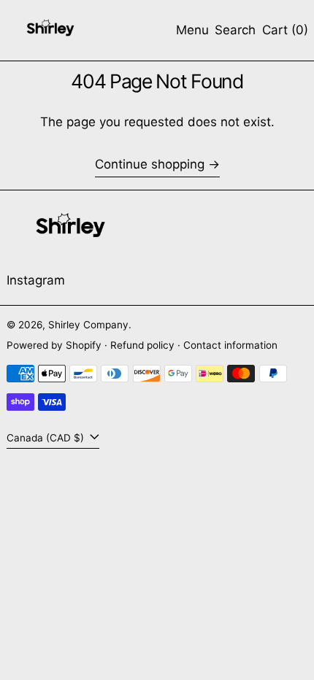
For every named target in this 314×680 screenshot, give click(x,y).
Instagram (36, 280)
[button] (235, 30)
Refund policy (142, 345)
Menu (192, 30)
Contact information (230, 345)
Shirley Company (88, 325)
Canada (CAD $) (47, 438)
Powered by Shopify (54, 345)
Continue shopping (149, 164)
